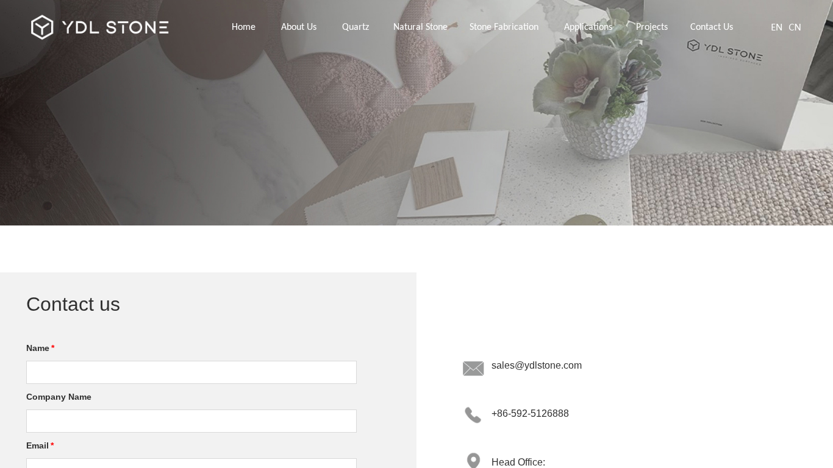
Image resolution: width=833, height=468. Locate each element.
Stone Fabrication (504, 27)
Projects (652, 27)
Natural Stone (420, 27)
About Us (298, 27)
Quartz (355, 27)
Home (244, 27)
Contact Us (711, 27)
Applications (588, 27)
